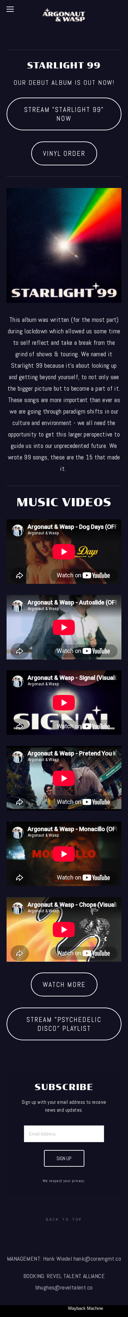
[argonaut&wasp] (39, 1234)
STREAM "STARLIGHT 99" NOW (64, 114)
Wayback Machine (85, 1308)
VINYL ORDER (64, 153)
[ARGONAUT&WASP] (64, 1234)
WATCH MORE (64, 984)
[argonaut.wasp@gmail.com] (89, 1234)
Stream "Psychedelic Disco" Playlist (64, 1024)
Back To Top (64, 1219)
